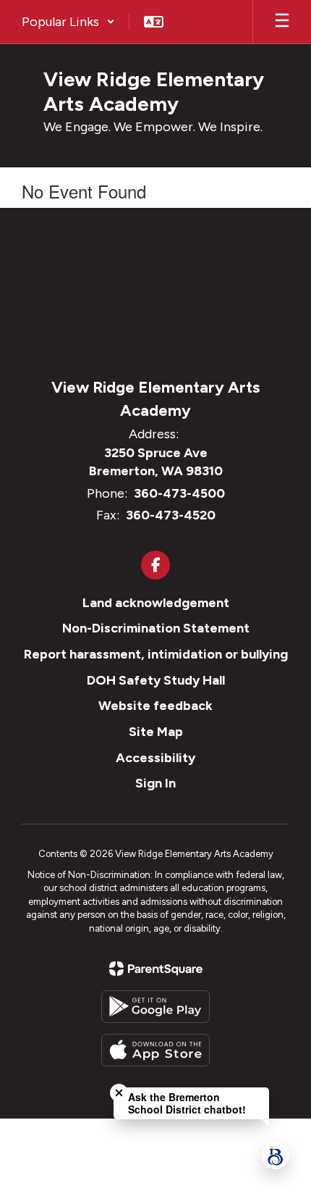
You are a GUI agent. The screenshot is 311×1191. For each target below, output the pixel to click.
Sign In (155, 783)
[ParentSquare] (156, 968)
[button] (68, 21)
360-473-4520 (171, 515)
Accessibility (155, 758)
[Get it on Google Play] (155, 1006)
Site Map (156, 732)
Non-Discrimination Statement (156, 628)
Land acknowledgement (155, 603)
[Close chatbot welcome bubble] (119, 1093)
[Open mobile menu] (282, 21)
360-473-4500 (179, 493)
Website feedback (155, 706)
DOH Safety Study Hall (156, 680)
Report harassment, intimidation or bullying (156, 654)
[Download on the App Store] (155, 1050)
